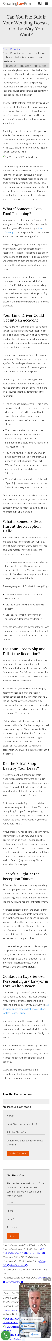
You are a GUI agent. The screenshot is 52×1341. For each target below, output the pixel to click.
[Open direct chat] (45, 1279)
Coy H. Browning (11, 49)
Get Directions (34, 1253)
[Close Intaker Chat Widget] (49, 1279)
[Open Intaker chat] (23, 1339)
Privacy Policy (10, 1309)
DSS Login (17, 1338)
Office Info (18, 1253)
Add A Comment (17, 1153)
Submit (13, 1236)
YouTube (41, 65)
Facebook (12, 65)
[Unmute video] (35, 1306)
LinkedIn (27, 65)
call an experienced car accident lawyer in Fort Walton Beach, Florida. (26, 1008)
